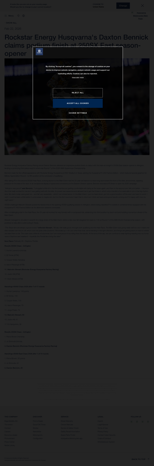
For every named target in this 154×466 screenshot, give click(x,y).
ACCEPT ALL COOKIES (78, 103)
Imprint (82, 77)
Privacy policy (75, 77)
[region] (78, 83)
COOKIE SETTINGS (78, 113)
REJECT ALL (78, 93)
